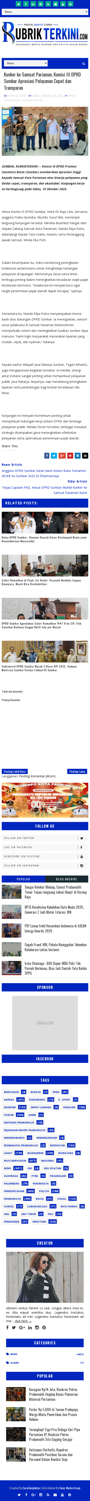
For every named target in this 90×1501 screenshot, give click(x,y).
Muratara (65, 1153)
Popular (23, 879)
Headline (69, 1107)
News (72, 95)
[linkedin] (30, 1327)
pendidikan (11, 1221)
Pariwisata (41, 1183)
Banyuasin (11, 1092)
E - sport (65, 1099)
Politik (44, 1191)
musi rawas (69, 1206)
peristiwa (39, 1221)
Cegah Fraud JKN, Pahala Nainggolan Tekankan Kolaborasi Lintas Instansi (56, 947)
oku (6, 1214)
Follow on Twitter (19, 838)
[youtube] (63, 4)
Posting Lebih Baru (15, 771)
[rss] (48, 4)
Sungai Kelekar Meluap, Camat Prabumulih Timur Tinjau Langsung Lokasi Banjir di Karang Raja (56, 892)
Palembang (11, 1183)
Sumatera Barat (32, 100)
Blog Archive (66, 879)
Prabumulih (12, 1198)
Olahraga (11, 1175)
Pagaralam (58, 1175)
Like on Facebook (18, 847)
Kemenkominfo (14, 1137)
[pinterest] (70, 4)
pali (50, 1214)
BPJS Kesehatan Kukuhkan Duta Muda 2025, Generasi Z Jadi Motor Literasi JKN (54, 910)
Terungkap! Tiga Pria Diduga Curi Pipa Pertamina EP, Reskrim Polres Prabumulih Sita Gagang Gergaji (54, 1434)
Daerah (9, 1099)
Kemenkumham (46, 1137)
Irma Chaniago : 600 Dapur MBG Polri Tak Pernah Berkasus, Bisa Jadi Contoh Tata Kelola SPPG (56, 968)
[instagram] (40, 4)
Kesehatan (57, 1145)
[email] (55, 4)
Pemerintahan (14, 1191)
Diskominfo (37, 1099)
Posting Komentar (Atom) (37, 776)
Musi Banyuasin (15, 1160)
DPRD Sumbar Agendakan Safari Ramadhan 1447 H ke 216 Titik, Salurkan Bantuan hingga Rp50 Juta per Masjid (42, 625)
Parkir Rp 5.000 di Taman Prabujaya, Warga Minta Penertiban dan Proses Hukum (53, 1414)
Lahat (8, 1153)
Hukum (9, 1114)
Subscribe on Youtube (22, 856)
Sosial (61, 1198)
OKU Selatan (52, 1168)
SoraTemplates (31, 1488)
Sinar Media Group (69, 1488)
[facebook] (26, 4)
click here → (23, 1321)
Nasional (47, 1160)
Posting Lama (77, 771)
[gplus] (33, 4)
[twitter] (18, 4)
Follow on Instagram (21, 865)
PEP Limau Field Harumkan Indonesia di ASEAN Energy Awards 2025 (55, 928)
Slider (14, 1362)
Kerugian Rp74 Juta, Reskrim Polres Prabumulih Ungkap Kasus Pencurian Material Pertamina (53, 1394)
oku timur (28, 1214)
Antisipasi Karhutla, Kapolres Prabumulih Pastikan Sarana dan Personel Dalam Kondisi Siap (51, 1454)
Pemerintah (12, 100)
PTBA (34, 1175)
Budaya (36, 1092)
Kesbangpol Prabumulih (21, 1145)
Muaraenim (35, 1153)
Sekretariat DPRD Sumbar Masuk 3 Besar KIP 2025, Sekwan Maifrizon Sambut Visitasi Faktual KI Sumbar (39, 668)
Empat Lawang (41, 1107)
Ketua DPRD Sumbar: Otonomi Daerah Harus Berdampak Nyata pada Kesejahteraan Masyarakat (44, 539)
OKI (30, 1168)
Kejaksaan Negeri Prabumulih (24, 1130)
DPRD (56, 1092)
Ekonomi (10, 1107)
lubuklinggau (37, 1206)
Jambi (32, 1114)
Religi (40, 1198)
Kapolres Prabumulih (19, 1122)
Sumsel (9, 1206)
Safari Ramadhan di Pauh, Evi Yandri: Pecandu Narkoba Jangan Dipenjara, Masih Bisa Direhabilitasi (41, 582)
